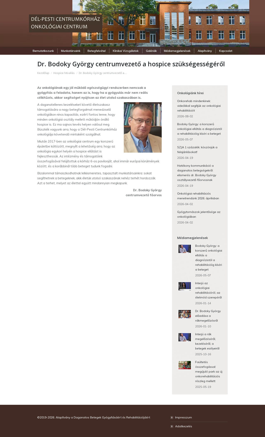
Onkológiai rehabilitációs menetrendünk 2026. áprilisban (198, 196)
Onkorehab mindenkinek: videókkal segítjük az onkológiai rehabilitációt (199, 105)
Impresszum (183, 417)
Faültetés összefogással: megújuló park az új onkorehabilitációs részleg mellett (208, 371)
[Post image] (184, 248)
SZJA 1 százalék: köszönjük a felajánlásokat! (197, 149)
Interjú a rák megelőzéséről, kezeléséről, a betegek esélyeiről (207, 341)
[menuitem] (43, 51)
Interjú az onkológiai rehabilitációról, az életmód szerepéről (208, 290)
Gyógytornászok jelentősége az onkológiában (198, 214)
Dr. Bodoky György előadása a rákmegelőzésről (208, 315)
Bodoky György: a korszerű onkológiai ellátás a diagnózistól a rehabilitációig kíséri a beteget (199, 128)
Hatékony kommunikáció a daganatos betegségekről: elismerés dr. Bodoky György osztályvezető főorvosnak (196, 173)
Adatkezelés (183, 426)
